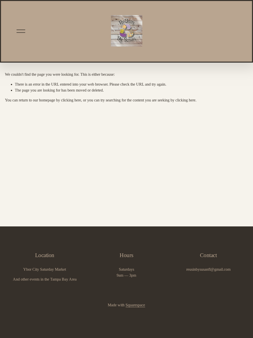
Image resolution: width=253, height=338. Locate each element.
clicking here (71, 100)
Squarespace (135, 305)
